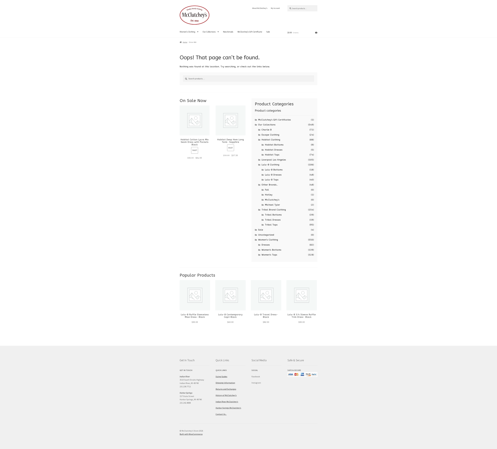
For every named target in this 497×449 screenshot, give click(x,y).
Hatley (268, 195)
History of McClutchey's (226, 395)
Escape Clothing (270, 135)
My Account (275, 8)
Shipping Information (225, 382)
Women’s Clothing (187, 32)
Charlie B (267, 130)
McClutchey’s (272, 200)
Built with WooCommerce (191, 434)
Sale (268, 32)
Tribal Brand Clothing (274, 210)
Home (185, 42)
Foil (267, 190)
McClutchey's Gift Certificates (274, 120)
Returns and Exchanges (226, 389)
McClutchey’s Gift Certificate (249, 32)
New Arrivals (228, 32)
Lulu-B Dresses (273, 175)
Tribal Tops (271, 225)
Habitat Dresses (274, 150)
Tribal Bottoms (273, 215)
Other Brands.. (270, 185)
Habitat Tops (272, 155)
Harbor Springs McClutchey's (228, 408)
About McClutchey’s (259, 8)
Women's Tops (269, 255)
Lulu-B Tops (272, 179)
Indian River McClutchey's (227, 401)
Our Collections (209, 32)
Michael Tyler (272, 205)
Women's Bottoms (271, 250)
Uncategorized (266, 235)
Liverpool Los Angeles (274, 160)
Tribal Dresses (273, 220)
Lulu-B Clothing (270, 164)
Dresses (266, 245)
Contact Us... (221, 414)
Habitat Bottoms (274, 145)
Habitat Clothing (271, 139)
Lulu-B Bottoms (274, 170)
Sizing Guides (221, 376)
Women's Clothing (268, 240)
